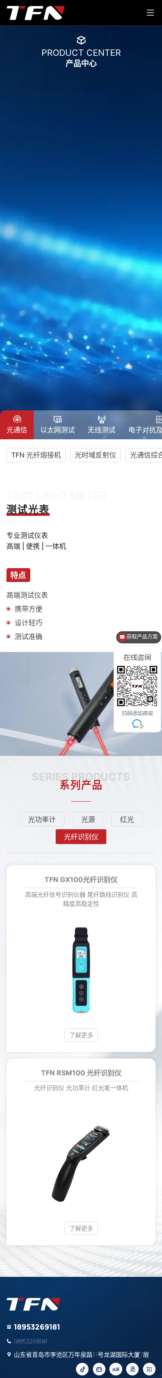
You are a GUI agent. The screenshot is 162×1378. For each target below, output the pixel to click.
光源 (88, 819)
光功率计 (42, 819)
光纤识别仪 (81, 836)
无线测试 (101, 429)
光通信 (16, 429)
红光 (127, 819)
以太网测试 (57, 429)
